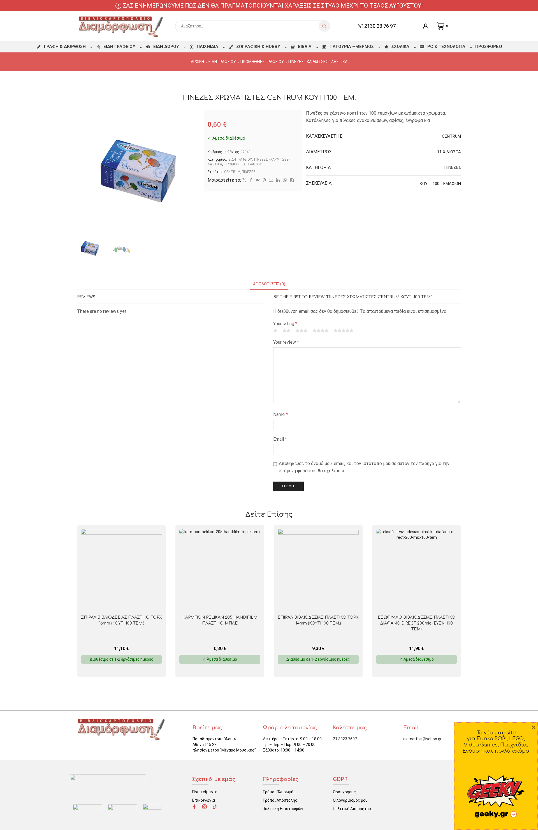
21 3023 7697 (345, 739)
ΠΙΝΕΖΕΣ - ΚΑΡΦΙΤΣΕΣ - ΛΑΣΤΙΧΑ (317, 61)
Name (280, 414)
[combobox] (248, 26)
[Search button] (324, 26)
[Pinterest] (264, 180)
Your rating (285, 323)
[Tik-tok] (214, 806)
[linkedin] (277, 180)
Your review (286, 342)
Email (280, 439)
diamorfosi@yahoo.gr (422, 739)
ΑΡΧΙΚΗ (197, 61)
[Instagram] (204, 806)
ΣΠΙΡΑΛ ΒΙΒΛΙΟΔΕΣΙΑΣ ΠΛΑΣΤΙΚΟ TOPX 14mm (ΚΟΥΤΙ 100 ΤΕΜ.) (318, 620)
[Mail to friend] (271, 180)
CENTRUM (232, 172)
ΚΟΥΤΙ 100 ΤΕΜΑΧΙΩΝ (440, 183)
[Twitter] (244, 180)
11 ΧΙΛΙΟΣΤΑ (449, 151)
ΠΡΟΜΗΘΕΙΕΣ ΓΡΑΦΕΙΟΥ (262, 61)
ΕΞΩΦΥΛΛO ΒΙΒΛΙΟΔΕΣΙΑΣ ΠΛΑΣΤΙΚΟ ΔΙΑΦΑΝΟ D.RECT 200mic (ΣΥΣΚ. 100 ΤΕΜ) (416, 623)
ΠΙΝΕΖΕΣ (249, 172)
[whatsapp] (284, 180)
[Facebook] (251, 180)
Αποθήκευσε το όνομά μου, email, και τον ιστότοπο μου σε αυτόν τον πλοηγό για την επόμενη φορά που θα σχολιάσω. (364, 467)
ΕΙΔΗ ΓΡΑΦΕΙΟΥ (222, 61)
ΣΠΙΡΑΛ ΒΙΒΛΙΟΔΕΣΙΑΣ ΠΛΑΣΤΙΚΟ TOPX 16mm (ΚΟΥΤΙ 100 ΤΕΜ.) (121, 620)
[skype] (291, 180)
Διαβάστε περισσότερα (124, 601)
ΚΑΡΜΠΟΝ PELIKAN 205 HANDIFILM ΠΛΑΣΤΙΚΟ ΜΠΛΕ (219, 620)
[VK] (257, 180)
